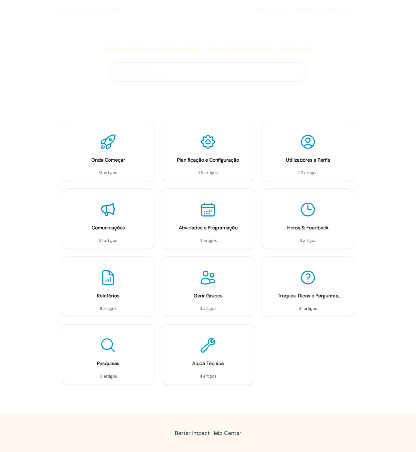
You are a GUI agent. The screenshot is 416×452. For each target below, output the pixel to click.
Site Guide (304, 10)
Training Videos (272, 10)
